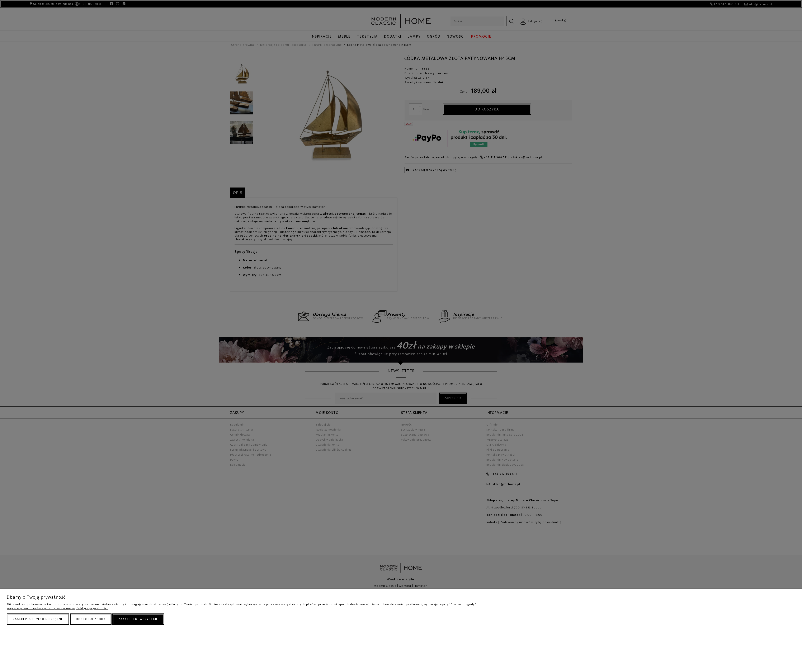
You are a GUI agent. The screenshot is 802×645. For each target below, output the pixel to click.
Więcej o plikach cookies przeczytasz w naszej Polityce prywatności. (57, 608)
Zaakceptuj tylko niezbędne (38, 619)
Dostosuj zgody (90, 619)
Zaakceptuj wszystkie (138, 619)
